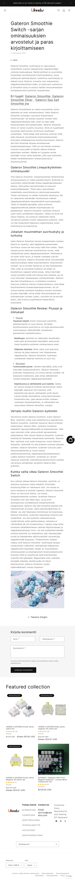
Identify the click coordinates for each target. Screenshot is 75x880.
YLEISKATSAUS (28, 815)
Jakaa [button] (15, 60)
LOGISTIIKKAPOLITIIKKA (32, 835)
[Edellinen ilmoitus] (4, 3)
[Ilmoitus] (71, 3)
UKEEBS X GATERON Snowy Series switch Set (20, 728)
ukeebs (21, 873)
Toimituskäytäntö (52, 875)
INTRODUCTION (29, 810)
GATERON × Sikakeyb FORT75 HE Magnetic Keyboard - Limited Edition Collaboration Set (52, 780)
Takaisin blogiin (39, 617)
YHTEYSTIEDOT (28, 830)
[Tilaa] (56, 844)
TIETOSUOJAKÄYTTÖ (31, 825)
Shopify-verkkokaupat (31, 873)
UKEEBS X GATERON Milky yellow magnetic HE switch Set (51, 728)
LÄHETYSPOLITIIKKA (31, 820)
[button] (5, 10)
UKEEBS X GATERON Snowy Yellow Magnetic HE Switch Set (20, 779)
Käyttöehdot (39, 875)
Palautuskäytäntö (48, 873)
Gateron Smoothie (37, 96)
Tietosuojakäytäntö (62, 873)
